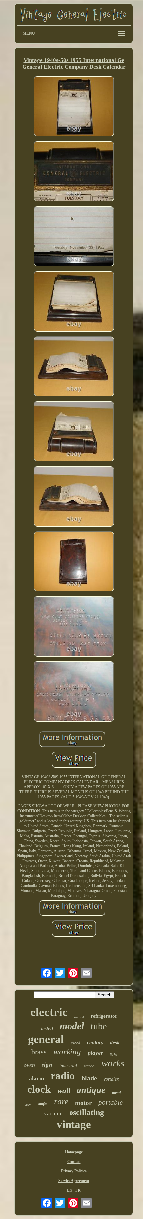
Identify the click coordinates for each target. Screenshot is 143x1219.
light (113, 1054)
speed (75, 1042)
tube (99, 1026)
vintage (74, 1124)
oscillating (86, 1112)
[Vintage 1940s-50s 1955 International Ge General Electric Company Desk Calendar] (74, 107)
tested (47, 1028)
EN (69, 1190)
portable (110, 1102)
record (79, 1017)
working (67, 1051)
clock (39, 1089)
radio (63, 1076)
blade (89, 1078)
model (72, 1025)
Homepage (74, 1152)
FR (78, 1190)
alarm (36, 1078)
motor (83, 1102)
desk (115, 1042)
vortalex (111, 1079)
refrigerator (104, 1016)
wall (63, 1091)
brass (39, 1052)
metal (116, 1092)
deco (28, 1105)
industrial (68, 1065)
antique (91, 1090)
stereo (89, 1065)
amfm (42, 1104)
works (112, 1063)
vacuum (53, 1113)
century (95, 1042)
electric (49, 1012)
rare (61, 1101)
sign (47, 1064)
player (95, 1052)
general (46, 1039)
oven (29, 1065)
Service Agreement (73, 1180)
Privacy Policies (74, 1171)
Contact (74, 1161)
